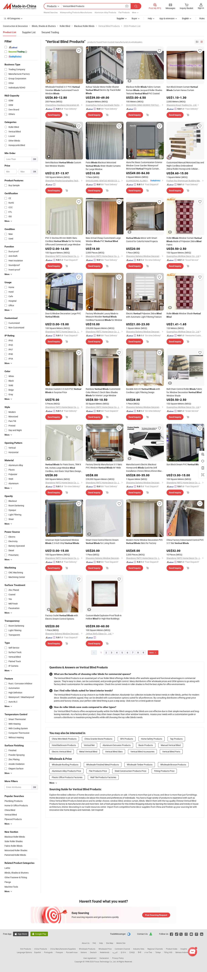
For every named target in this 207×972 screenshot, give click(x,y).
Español (37, 952)
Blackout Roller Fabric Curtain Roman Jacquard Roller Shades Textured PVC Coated (144, 90)
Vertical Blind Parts (171, 751)
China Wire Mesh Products (64, 738)
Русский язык (71, 952)
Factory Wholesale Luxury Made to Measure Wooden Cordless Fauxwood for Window (104, 316)
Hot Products (25, 949)
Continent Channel (122, 949)
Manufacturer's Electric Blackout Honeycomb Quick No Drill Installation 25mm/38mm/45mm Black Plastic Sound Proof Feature (144, 468)
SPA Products (126, 738)
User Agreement (89, 958)
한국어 (123, 952)
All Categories (13, 18)
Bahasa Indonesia (182, 952)
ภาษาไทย (148, 952)
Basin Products (146, 745)
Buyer (134, 18)
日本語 (132, 952)
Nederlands (104, 952)
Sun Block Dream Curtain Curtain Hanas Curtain (182, 88)
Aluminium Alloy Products (105, 12)
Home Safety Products (151, 738)
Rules (202, 18)
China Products (40, 949)
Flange (8, 882)
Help (150, 18)
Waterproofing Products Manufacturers (76, 12)
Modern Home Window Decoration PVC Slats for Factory (144, 541)
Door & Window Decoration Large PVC (63, 315)
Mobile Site (120, 943)
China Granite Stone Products (98, 738)
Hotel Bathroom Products (64, 745)
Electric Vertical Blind (61, 751)
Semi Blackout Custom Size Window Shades (63, 164)
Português (48, 952)
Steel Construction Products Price (130, 770)
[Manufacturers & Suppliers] (19, 6)
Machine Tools (11, 886)
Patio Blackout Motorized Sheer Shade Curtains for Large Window (103, 166)
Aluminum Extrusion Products (117, 745)
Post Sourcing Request (156, 915)
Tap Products (176, 738)
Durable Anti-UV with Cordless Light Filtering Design (143, 390)
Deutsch (93, 952)
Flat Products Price (98, 770)
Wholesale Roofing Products (65, 764)
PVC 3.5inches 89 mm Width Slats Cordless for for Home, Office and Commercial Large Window (63, 241)
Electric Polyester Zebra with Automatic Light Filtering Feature (144, 315)
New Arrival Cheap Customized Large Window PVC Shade (103, 241)
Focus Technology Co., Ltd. (105, 961)
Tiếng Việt (168, 952)
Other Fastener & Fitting (16, 877)
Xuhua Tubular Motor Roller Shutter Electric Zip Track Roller (103, 90)
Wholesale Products (87, 949)
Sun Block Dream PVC (184, 464)
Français (59, 952)
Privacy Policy (118, 958)
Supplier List (28, 32)
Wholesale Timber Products (139, 764)
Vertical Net (89, 745)
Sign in (201, 8)
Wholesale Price (105, 949)
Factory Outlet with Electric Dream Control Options (61, 617)
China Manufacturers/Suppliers (63, 949)
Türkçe (158, 952)
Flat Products (124, 12)
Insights (183, 949)
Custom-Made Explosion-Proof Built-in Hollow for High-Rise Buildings (104, 617)
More (51, 783)
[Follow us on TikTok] (176, 933)
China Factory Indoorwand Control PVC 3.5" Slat (185, 541)
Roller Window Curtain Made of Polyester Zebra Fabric (184, 241)
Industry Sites (138, 949)
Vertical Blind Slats (114, 751)
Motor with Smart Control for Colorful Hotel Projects (142, 239)
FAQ (94, 943)
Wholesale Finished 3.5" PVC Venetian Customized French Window (62, 90)
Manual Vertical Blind (171, 745)
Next (151, 652)
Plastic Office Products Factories (67, 777)
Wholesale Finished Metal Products (102, 764)
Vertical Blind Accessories (142, 751)
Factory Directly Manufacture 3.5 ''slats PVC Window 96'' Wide (104, 466)
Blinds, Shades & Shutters (16, 872)
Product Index (171, 949)
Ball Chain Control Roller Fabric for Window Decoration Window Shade (184, 392)
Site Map (109, 943)
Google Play (39, 933)
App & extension (167, 18)
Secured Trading (50, 32)
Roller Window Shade (184, 315)
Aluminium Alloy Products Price (66, 770)
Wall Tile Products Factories (103, 777)
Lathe (7, 867)
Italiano (84, 952)
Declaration (104, 958)
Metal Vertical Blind (88, 751)
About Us (85, 943)
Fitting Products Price (164, 770)
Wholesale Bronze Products (173, 764)
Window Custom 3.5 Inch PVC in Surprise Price (63, 390)
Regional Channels (155, 949)
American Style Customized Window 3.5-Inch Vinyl (62, 541)
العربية (114, 952)
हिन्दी (139, 952)
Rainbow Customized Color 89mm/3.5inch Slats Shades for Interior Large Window (103, 392)
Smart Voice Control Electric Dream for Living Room (102, 541)
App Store (21, 933)
